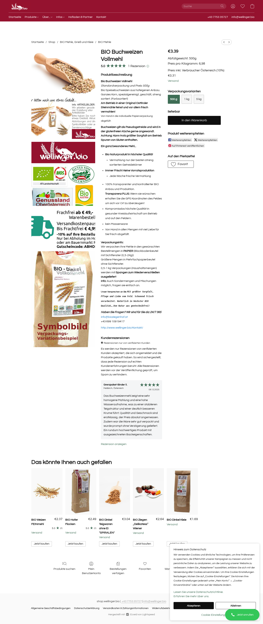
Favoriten (145, 568)
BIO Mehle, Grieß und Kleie (76, 42)
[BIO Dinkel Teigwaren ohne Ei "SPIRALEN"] (114, 491)
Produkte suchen (64, 568)
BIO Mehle (104, 42)
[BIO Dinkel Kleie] (182, 491)
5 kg (199, 99)
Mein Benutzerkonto (91, 571)
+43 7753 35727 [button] (218, 17)
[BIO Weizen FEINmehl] (46, 491)
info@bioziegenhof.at (114, 316)
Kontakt (101, 17)
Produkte (31, 17)
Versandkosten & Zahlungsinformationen (125, 608)
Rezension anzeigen (113, 444)
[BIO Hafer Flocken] (80, 491)
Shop (51, 42)
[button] (242, 614)
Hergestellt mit (131, 614)
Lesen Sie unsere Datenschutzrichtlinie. (198, 592)
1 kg (186, 99)
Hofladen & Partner (80, 17)
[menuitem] (224, 42)
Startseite (15, 17)
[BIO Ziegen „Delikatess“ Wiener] (148, 491)
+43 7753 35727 (131, 601)
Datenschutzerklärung (86, 608)
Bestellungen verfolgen (118, 571)
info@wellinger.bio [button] (243, 17)
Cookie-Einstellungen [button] (214, 614)
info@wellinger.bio (154, 601)
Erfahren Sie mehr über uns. (191, 596)
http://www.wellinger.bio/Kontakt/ (122, 327)
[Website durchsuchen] (222, 6)
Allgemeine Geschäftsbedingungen (50, 608)
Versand (173, 80)
